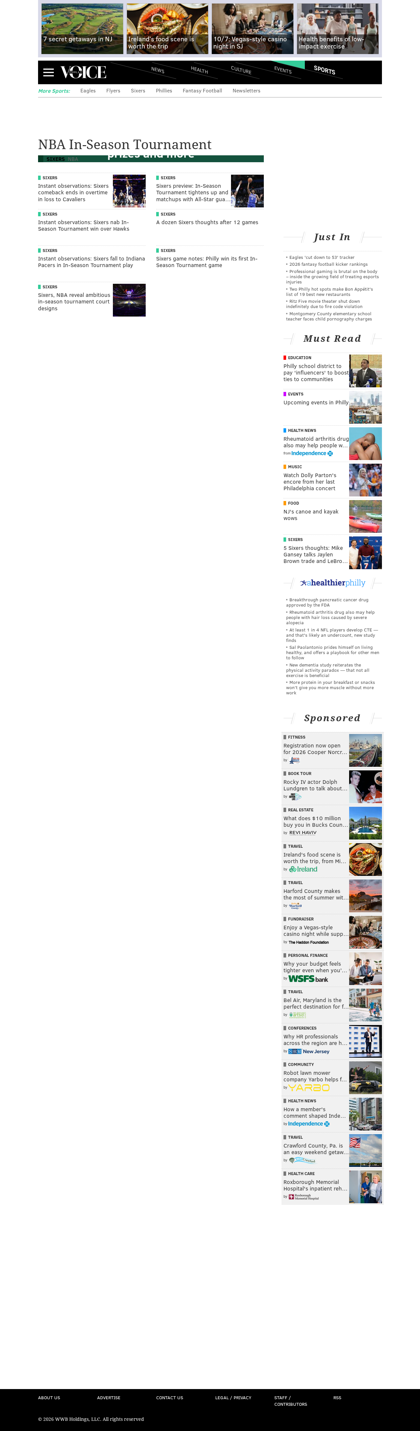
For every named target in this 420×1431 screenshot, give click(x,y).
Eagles (88, 90)
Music (295, 467)
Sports (324, 69)
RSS (337, 1397)
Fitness (296, 737)
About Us (49, 1397)
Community (301, 1064)
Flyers (113, 90)
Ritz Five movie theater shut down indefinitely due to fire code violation (324, 303)
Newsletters (247, 90)
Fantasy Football (202, 90)
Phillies (164, 90)
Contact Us (169, 1397)
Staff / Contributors (290, 1400)
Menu (48, 72)
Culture (241, 69)
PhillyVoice (83, 72)
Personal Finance (308, 955)
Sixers (138, 90)
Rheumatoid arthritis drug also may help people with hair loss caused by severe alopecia (330, 617)
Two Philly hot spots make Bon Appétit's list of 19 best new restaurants (329, 291)
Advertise (108, 1397)
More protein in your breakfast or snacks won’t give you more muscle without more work (330, 687)
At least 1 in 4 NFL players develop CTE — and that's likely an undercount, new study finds (332, 635)
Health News (302, 430)
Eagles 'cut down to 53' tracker (322, 257)
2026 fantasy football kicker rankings (328, 264)
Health (199, 69)
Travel (295, 846)
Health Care (301, 1173)
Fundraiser (301, 919)
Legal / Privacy (233, 1397)
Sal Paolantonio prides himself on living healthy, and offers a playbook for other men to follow (332, 652)
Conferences (302, 1028)
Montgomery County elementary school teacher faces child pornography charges (329, 316)
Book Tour (299, 773)
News (157, 70)
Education (299, 357)
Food (293, 503)
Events (283, 69)
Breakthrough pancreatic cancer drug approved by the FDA (327, 602)
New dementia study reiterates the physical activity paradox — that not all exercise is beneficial (327, 670)
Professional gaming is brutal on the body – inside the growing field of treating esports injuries (332, 276)
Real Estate (300, 810)
